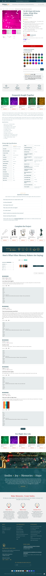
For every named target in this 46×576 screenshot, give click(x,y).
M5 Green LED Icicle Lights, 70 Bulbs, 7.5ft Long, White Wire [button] (15, 383)
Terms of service (28, 573)
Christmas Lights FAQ (28, 50)
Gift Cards (18, 537)
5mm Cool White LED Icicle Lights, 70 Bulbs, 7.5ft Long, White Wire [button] (17, 419)
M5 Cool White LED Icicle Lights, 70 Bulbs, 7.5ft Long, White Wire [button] (16, 357)
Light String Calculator (34, 540)
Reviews (3, 532)
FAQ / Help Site (18, 528)
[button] (39, 5)
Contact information (39, 573)
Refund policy (18, 573)
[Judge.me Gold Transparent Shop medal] (26, 249)
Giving (3, 531)
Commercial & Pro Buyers (20, 535)
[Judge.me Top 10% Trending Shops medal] (38, 249)
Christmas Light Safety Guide (35, 538)
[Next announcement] (31, 1)
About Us (3, 526)
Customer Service (19, 526)
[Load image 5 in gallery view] (4, 37)
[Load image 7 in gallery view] (14, 37)
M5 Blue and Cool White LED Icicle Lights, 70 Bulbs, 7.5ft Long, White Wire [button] (18, 295)
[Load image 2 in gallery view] (9, 32)
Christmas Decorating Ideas (35, 532)
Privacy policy (23, 573)
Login (17, 539)
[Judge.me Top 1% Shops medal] (34, 249)
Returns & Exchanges (19, 531)
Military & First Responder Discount (22, 534)
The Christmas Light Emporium (11, 573)
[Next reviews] (43, 76)
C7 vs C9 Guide (33, 529)
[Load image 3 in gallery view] (14, 32)
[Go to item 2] (23, 266)
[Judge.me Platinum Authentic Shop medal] (23, 249)
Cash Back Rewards (19, 529)
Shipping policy (33, 573)
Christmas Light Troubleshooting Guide (36, 536)
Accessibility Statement (6, 529)
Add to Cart (4, 240)
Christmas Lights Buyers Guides (36, 531)
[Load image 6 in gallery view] (9, 37)
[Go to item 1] (20, 266)
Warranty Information (20, 532)
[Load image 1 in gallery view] (4, 32)
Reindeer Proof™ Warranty (29, 49)
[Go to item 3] (26, 266)
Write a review (38, 266)
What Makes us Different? (6, 528)
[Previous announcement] (15, 1)
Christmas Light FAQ (34, 534)
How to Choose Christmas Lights (36, 526)
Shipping (24, 36)
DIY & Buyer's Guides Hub (35, 528)
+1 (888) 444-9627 (5, 555)
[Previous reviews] (24, 76)
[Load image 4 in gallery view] (19, 32)
